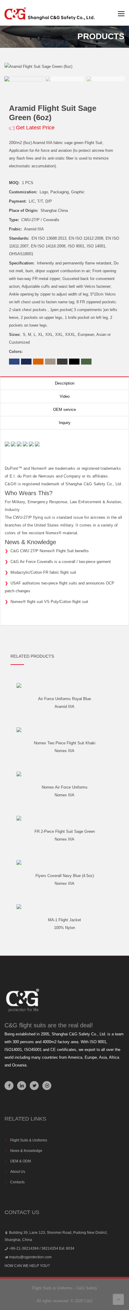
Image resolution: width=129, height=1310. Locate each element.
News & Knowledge (26, 1151)
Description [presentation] (64, 383)
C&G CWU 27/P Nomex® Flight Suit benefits (49, 551)
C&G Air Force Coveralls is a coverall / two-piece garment (60, 561)
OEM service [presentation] (64, 409)
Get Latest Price (35, 128)
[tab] (64, 383)
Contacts (17, 1182)
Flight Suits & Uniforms (28, 1140)
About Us (17, 1172)
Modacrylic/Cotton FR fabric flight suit (43, 572)
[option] (64, 67)
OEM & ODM (20, 1161)
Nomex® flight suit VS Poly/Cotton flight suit (49, 601)
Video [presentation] (65, 396)
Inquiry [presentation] (64, 422)
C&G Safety (86, 1288)
